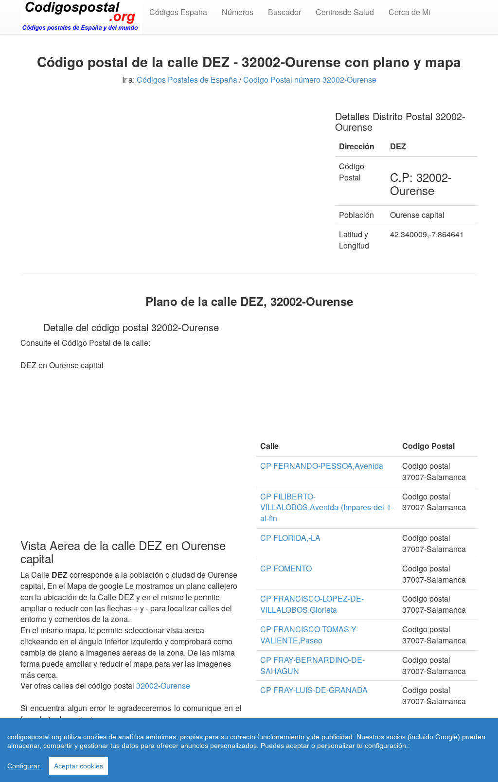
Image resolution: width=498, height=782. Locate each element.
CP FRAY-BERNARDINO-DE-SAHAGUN (312, 665)
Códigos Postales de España (187, 79)
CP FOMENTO (286, 568)
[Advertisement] (170, 169)
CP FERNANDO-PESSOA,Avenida (321, 465)
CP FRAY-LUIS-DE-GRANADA (314, 689)
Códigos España (178, 12)
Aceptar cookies (78, 766)
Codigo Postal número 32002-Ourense (309, 79)
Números (237, 12)
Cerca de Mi (409, 12)
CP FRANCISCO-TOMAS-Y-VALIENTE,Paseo (309, 634)
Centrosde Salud (345, 12)
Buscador (284, 12)
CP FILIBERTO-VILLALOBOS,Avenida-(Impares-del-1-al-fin (326, 507)
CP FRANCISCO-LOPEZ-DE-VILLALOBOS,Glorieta (312, 604)
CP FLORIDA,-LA (290, 537)
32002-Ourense (163, 685)
